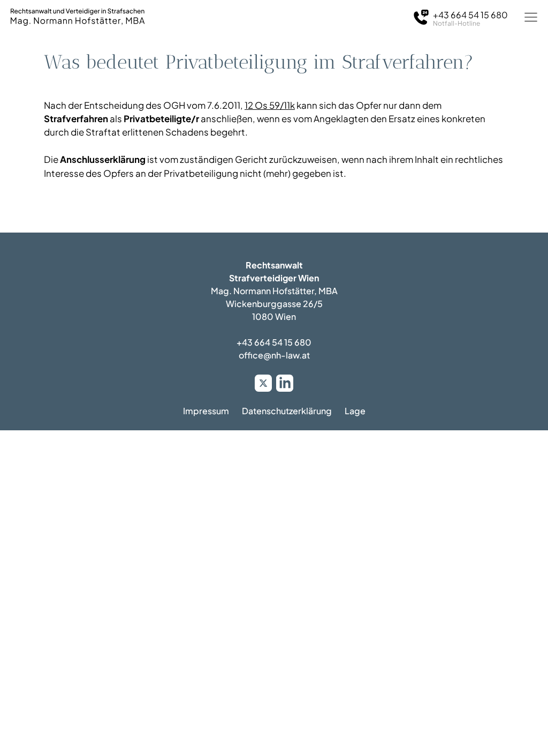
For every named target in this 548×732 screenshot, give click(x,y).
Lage (355, 410)
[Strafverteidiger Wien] (77, 17)
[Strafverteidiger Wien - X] (263, 383)
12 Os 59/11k (270, 105)
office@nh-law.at (274, 355)
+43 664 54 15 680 (274, 342)
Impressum (206, 410)
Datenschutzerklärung (287, 410)
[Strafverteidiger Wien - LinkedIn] (284, 383)
